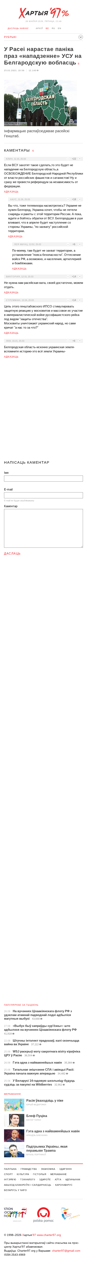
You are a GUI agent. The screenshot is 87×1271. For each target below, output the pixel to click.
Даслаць (12, 553)
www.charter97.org (49, 1235)
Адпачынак (72, 1179)
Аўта (58, 1179)
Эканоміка (48, 1169)
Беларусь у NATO (15, 1190)
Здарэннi (65, 1169)
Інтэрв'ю (10, 1179)
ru (53, 28)
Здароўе (45, 1179)
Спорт (8, 1174)
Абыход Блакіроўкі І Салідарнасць (27, 1185)
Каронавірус (64, 1185)
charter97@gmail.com (66, 1250)
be (47, 28)
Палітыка (10, 1169)
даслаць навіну (18, 28)
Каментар (10, 506)
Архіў (39, 28)
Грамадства (29, 1169)
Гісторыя (39, 1174)
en (59, 28)
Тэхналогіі (27, 1179)
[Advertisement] (43, 411)
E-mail (8, 489)
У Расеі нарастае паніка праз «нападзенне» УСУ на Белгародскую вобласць (43, 56)
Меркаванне (12, 1094)
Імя (6, 472)
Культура (23, 1174)
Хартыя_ (43, 13)
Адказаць (11, 191)
